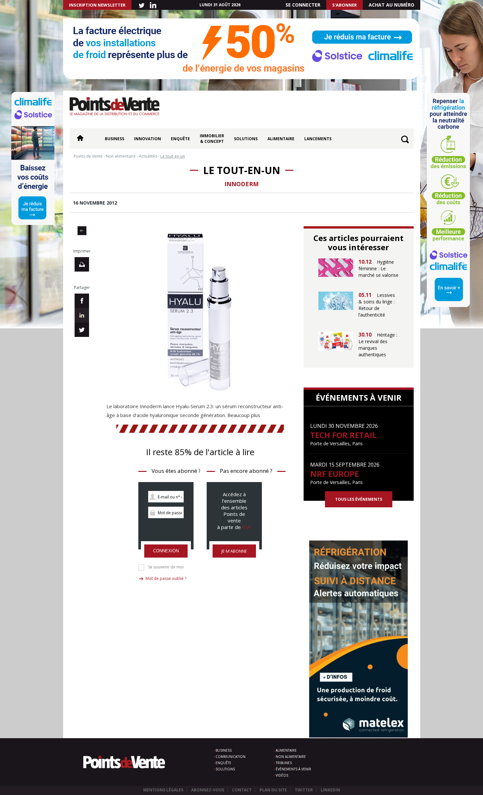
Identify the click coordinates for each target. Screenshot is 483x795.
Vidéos (282, 775)
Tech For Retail (343, 435)
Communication (230, 756)
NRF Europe (334, 473)
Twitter (304, 790)
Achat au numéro (391, 5)
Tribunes (284, 763)
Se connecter (303, 5)
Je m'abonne (234, 551)
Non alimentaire (291, 756)
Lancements (318, 139)
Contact (242, 790)
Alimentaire (280, 139)
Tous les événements (358, 499)
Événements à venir (293, 769)
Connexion (166, 550)
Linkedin (330, 790)
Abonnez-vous (207, 790)
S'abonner (344, 5)
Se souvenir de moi (166, 567)
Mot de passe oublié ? (166, 578)
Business (114, 139)
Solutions (246, 139)
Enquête (180, 139)
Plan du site (273, 790)
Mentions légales (163, 790)
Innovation (147, 139)
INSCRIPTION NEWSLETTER (97, 5)
